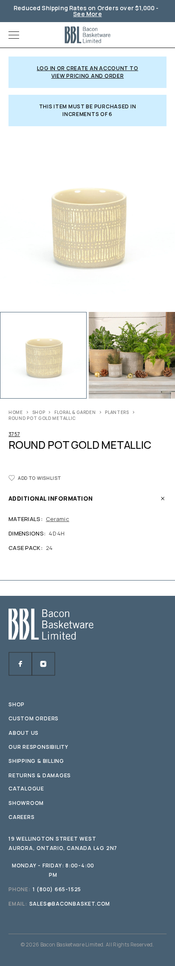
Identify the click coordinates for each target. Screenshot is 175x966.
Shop (38, 412)
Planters (117, 412)
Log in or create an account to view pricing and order (87, 72)
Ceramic (57, 519)
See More (87, 14)
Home (15, 412)
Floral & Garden (75, 412)
